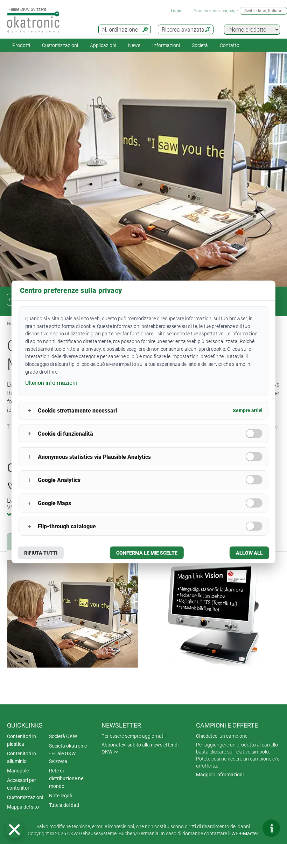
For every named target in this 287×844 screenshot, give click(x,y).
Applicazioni (103, 45)
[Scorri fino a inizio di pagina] (250, 828)
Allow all (249, 553)
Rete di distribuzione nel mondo (66, 778)
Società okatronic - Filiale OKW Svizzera (68, 753)
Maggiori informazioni (220, 774)
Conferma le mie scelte (146, 553)
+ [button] (29, 410)
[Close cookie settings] (14, 829)
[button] (14, 829)
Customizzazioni (60, 45)
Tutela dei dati (64, 805)
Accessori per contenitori (21, 784)
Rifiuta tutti (40, 553)
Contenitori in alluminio (21, 757)
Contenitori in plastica (21, 740)
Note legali (60, 795)
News (134, 45)
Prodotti (21, 45)
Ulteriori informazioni (51, 382)
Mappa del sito (23, 807)
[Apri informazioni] (271, 828)
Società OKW (63, 736)
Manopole (18, 770)
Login (176, 10)
